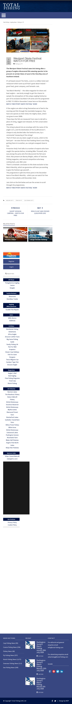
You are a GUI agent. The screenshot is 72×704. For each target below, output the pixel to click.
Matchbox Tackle (12, 299)
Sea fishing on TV (28, 200)
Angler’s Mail (12, 373)
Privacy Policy (12, 522)
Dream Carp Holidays (12, 352)
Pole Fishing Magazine (12, 378)
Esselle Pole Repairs (12, 310)
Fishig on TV (19, 200)
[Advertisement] (16, 488)
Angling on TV (9, 200)
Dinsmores (12, 296)
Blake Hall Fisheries (12, 440)
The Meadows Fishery (12, 394)
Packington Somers (12, 435)
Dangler (12, 288)
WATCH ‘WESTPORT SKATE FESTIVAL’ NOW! (21, 104)
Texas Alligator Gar (12, 360)
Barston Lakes (12, 392)
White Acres (12, 427)
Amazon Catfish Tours (12, 337)
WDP (67, 701)
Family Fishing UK (12, 344)
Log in (11, 267)
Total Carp (12, 381)
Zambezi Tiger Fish (12, 362)
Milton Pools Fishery (12, 425)
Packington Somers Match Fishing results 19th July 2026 (41, 647)
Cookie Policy (12, 525)
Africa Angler (12, 334)
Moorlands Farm (12, 438)
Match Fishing (12, 383)
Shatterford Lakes (12, 417)
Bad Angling (12, 376)
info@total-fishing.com (55, 647)
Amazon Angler (12, 365)
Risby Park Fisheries (12, 448)
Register (11, 261)
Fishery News (7, 651)
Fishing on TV (18, 64)
